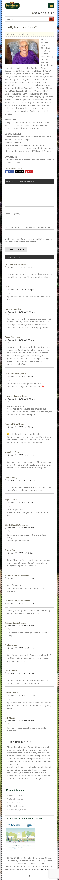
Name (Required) (12, 213)
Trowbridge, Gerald (17, 809)
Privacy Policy (47, 869)
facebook (29, 876)
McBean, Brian (15, 802)
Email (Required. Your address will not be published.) (28, 227)
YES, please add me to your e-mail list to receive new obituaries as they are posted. (28, 240)
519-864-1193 (44, 13)
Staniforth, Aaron (17, 806)
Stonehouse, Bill (16, 799)
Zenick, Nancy (15, 795)
